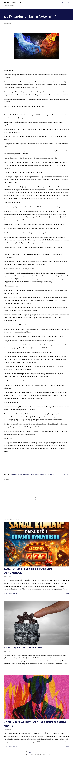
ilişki (35, 474)
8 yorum (11, 668)
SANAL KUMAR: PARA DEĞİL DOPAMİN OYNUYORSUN (28, 571)
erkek (32, 474)
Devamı (67, 593)
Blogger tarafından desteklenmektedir (37, 752)
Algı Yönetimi (13, 474)
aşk (18, 474)
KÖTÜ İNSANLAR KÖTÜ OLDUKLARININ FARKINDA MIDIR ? (35, 723)
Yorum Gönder (13, 593)
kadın (39, 474)
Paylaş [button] (66, 474)
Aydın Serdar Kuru (12, 2)
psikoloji (43, 474)
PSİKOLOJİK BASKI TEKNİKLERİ (23, 647)
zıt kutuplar (50, 474)
